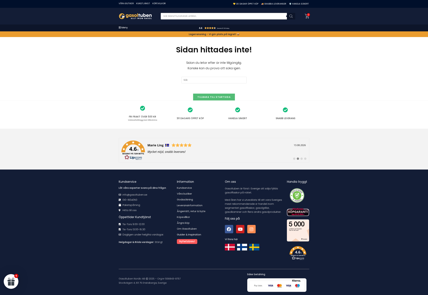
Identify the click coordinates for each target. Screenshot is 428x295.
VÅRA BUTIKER (126, 3)
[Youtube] (240, 229)
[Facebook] (229, 229)
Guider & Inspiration (189, 234)
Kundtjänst (143, 3)
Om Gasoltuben (187, 228)
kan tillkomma (142, 120)
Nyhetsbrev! (187, 241)
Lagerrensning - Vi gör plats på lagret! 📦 (214, 34)
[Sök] (291, 16)
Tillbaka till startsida (214, 97)
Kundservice (184, 188)
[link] (214, 150)
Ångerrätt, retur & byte (191, 211)
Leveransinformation (189, 205)
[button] (221, 28)
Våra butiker (184, 193)
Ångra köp (183, 223)
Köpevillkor (183, 217)
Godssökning (185, 199)
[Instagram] (251, 229)
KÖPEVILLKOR (159, 3)
